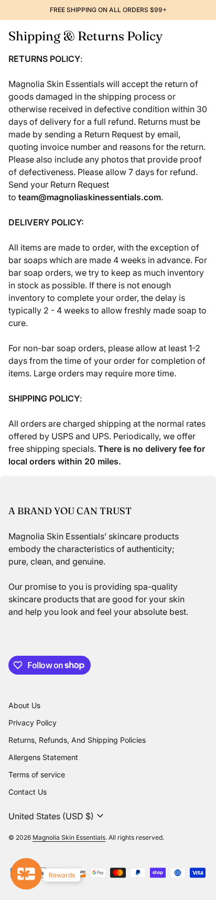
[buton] (57, 816)
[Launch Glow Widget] (26, 874)
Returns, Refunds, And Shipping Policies (77, 739)
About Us (24, 705)
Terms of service (36, 774)
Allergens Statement (43, 757)
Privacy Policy (32, 722)
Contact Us (27, 791)
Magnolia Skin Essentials (69, 837)
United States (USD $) (57, 816)
